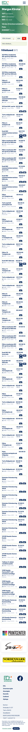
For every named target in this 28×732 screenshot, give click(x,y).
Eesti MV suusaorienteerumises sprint (10, 132)
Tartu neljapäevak (8, 114)
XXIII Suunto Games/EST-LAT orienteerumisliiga (8, 572)
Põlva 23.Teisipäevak (7, 195)
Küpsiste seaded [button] (6, 728)
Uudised (6, 696)
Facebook (20, 678)
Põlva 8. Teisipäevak (6, 303)
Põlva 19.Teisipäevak (7, 220)
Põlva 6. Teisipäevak (6, 319)
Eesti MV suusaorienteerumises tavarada (10, 168)
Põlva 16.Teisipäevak (7, 411)
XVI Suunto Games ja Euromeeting (9, 601)
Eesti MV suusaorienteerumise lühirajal (9, 98)
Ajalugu (5, 699)
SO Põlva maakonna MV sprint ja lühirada (9, 55)
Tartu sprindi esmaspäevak (7, 203)
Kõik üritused (6, 38)
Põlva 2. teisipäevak (6, 123)
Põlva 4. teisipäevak (6, 81)
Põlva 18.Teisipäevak (7, 228)
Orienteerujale (8, 688)
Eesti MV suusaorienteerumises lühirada (10, 177)
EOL (4, 686)
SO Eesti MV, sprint (8, 106)
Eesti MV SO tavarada (6, 353)
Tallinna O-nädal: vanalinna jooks (8, 563)
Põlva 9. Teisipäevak (6, 294)
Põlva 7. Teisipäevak (6, 311)
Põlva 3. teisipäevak (6, 89)
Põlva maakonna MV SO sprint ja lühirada (9, 141)
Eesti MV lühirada (8, 261)
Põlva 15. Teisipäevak (6, 253)
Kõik (18, 38)
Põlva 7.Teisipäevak (7, 444)
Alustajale (6, 691)
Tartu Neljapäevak (8, 461)
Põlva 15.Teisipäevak (7, 427)
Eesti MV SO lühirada (6, 361)
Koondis (5, 694)
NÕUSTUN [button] (16, 728)
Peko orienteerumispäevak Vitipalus (9, 453)
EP (24, 38)
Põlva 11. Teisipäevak (6, 269)
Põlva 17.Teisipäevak (7, 236)
